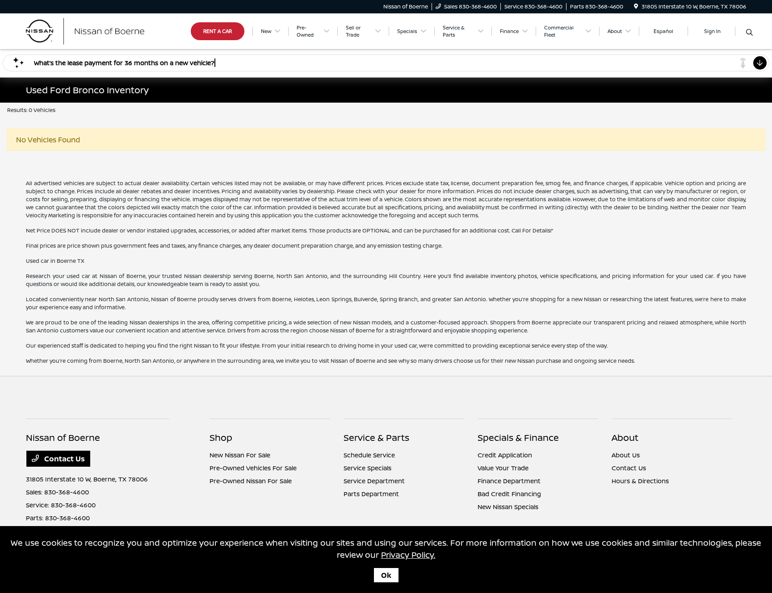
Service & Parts (376, 437)
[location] (636, 6)
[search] (749, 32)
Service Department (374, 481)
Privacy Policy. (408, 554)
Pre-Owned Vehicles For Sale (253, 468)
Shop (221, 437)
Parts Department (371, 493)
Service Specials (367, 468)
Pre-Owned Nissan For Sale (251, 481)
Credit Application (505, 455)
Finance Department (509, 481)
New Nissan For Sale (240, 455)
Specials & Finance (518, 437)
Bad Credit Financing (509, 493)
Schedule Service (369, 455)
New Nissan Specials (508, 506)
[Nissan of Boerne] (103, 30)
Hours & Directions (640, 481)
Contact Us (63, 459)
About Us (626, 455)
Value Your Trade (503, 468)
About (625, 437)
